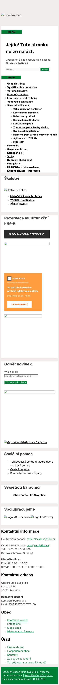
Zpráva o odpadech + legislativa (31, 127)
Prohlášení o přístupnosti (39, 675)
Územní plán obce (17, 94)
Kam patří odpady (23, 123)
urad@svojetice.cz (38, 545)
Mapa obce (14, 627)
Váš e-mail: (11, 371)
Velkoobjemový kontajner (27, 108)
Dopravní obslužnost (19, 159)
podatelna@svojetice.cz (40, 539)
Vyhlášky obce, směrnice (22, 87)
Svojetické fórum (17, 149)
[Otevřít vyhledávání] (7, 27)
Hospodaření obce (18, 650)
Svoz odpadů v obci (18, 105)
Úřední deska (15, 647)
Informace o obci (17, 620)
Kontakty (12, 654)
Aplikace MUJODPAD (25, 138)
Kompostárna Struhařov (26, 120)
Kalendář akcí (15, 152)
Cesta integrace (19, 469)
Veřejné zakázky (17, 90)
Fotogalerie (14, 163)
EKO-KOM (18, 142)
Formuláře (13, 145)
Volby (10, 156)
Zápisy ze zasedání (19, 658)
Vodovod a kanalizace (20, 101)
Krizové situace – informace (23, 170)
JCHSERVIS (38, 679)
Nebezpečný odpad (24, 116)
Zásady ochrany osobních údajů (26, 662)
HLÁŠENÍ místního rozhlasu (23, 167)
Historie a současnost (20, 631)
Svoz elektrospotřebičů (26, 131)
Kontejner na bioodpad (25, 112)
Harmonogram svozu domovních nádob (35, 134)
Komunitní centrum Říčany (26, 473)
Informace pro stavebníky (22, 98)
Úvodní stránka (16, 83)
